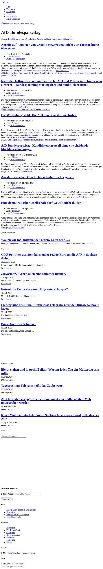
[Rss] (8, 26)
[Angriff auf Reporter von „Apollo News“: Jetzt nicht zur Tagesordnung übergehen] (37, 39)
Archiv (4, 564)
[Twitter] (2, 26)
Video (9, 14)
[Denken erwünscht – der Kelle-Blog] (17, 23)
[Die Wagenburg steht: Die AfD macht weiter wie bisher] (25, 109)
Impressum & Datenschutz (17, 514)
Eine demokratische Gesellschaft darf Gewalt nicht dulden (41, 202)
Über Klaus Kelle (13, 517)
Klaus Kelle (11, 16)
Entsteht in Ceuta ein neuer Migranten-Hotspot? (34, 289)
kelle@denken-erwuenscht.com (21, 553)
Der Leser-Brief (13, 530)
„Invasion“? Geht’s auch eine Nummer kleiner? (34, 274)
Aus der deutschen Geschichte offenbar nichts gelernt (37, 177)
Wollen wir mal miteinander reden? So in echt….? (35, 240)
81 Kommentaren (17, 59)
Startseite (15, 56)
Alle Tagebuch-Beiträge (11, 338)
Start (8, 7)
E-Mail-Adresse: (8, 494)
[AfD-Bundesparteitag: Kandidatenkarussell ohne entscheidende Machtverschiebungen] (38, 140)
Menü (5, 2)
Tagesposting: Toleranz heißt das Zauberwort (32, 385)
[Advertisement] (18, 349)
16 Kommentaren (17, 95)
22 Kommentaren (17, 187)
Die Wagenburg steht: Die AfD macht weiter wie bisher (39, 115)
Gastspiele (10, 11)
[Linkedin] (6, 26)
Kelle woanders (13, 19)
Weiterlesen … (62, 70)
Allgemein (16, 157)
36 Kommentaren (17, 125)
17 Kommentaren (17, 213)
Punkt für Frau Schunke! (18, 324)
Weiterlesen (6, 268)
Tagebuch (10, 9)
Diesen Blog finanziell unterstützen (21, 510)
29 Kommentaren (17, 159)
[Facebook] (4, 26)
